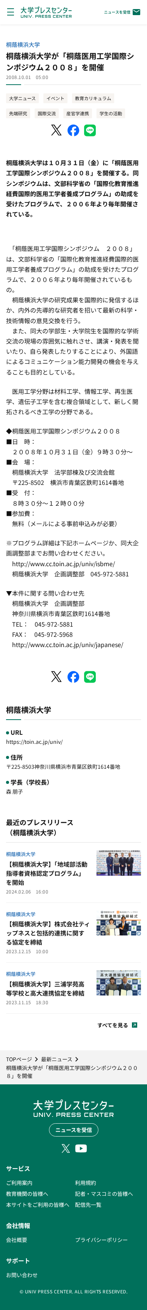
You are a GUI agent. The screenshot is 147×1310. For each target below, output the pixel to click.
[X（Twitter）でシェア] (57, 130)
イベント (55, 98)
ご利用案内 (19, 1182)
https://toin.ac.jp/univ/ (34, 741)
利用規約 (85, 1182)
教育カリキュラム (93, 98)
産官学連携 (77, 113)
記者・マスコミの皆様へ (104, 1193)
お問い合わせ (22, 1275)
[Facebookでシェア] (73, 130)
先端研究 (18, 113)
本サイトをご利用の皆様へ (37, 1204)
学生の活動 (111, 113)
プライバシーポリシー (101, 1239)
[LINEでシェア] (90, 130)
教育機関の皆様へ (27, 1193)
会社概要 (16, 1239)
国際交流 (47, 113)
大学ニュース (22, 98)
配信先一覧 (88, 1204)
